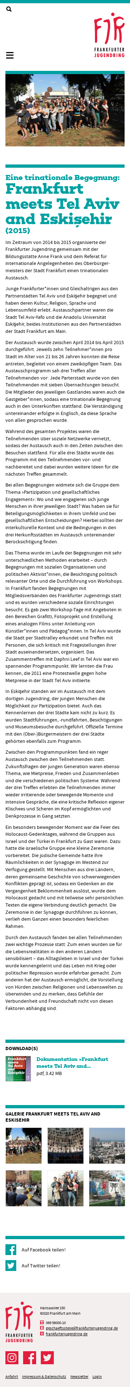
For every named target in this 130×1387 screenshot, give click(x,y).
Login (97, 1376)
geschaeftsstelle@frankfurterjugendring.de (82, 1328)
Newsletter (79, 1376)
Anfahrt (11, 1376)
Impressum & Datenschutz (44, 1376)
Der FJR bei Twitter (47, 1357)
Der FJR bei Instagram (11, 1357)
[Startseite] (109, 35)
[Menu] (12, 52)
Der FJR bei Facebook (29, 1357)
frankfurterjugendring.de (66, 1334)
